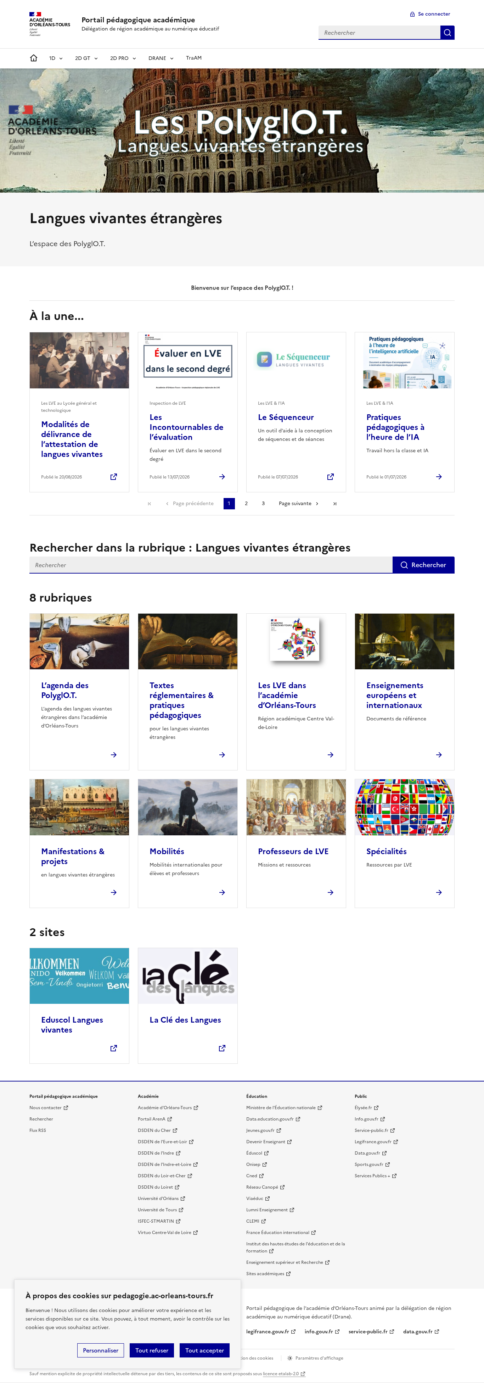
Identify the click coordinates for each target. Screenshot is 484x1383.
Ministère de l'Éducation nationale (281, 1108)
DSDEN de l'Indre (156, 1153)
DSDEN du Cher (154, 1130)
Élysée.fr (363, 1108)
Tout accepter (204, 1350)
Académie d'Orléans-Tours (165, 1108)
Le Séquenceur (286, 417)
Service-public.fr (371, 1130)
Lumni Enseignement (267, 1210)
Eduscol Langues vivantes (72, 1025)
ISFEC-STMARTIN (156, 1221)
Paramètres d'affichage (319, 1358)
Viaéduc (254, 1198)
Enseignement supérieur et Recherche (284, 1262)
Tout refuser (151, 1350)
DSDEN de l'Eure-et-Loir (162, 1142)
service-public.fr (368, 1331)
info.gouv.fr (319, 1331)
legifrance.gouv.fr (267, 1331)
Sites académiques (265, 1274)
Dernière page (335, 503)
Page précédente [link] (193, 503)
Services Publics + (372, 1176)
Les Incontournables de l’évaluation (187, 427)
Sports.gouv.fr (369, 1164)
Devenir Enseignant (265, 1142)
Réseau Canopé (262, 1187)
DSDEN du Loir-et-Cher (162, 1176)
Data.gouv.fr (367, 1153)
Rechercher (447, 33)
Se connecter (434, 14)
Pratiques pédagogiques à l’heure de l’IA (395, 427)
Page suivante (295, 503)
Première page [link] (149, 503)
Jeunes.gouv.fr (260, 1130)
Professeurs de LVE (293, 851)
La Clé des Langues (185, 1020)
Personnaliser (100, 1350)
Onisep (253, 1164)
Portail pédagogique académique (138, 20)
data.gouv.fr (418, 1331)
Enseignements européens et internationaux (394, 695)
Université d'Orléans (158, 1198)
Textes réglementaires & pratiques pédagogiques (182, 700)
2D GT (82, 58)
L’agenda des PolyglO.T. (65, 690)
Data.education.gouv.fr (270, 1119)
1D (52, 58)
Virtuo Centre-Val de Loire (164, 1232)
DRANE (157, 58)
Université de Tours (157, 1210)
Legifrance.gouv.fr (373, 1142)
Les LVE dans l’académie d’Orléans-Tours (287, 695)
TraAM (194, 58)
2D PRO (119, 58)
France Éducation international (277, 1232)
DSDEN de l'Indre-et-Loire (164, 1164)
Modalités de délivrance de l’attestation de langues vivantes (72, 439)
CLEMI (252, 1221)
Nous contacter (45, 1108)
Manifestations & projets (73, 856)
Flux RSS (37, 1130)
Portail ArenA (151, 1119)
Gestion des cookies (252, 1358)
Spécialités (386, 851)
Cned (251, 1176)
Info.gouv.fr (366, 1119)
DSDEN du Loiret (155, 1187)
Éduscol (254, 1153)
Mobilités (167, 851)
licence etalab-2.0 (281, 1374)
